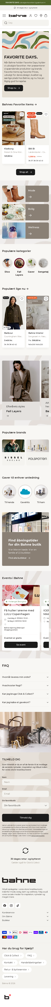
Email (4, 789)
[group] (7, 267)
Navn (4, 777)
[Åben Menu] (4, 15)
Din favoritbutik (9, 801)
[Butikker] (41, 15)
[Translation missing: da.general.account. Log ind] (30, 15)
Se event (21, 645)
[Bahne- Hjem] (17, 15)
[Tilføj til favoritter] (22, 114)
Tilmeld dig (26, 817)
